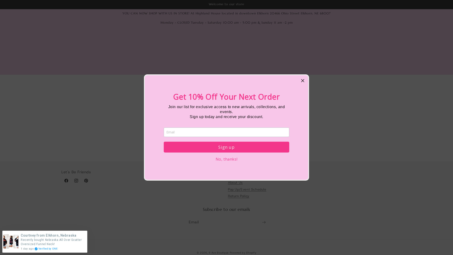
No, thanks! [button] (227, 159)
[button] (303, 81)
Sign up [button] (226, 147)
